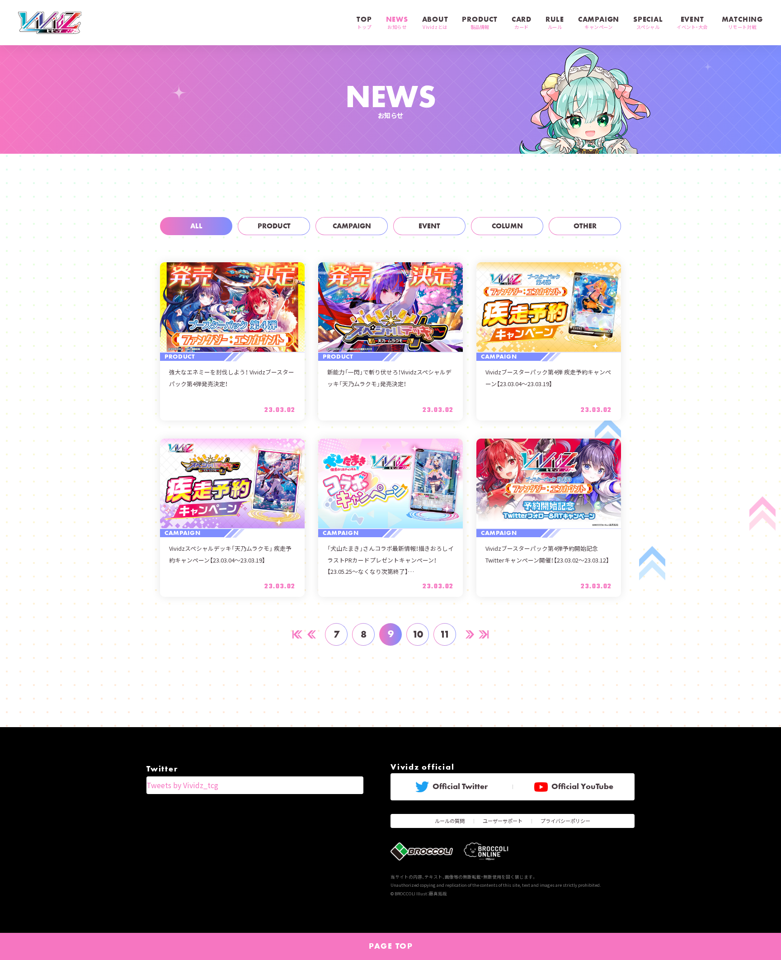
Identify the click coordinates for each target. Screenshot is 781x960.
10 (417, 634)
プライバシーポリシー (565, 820)
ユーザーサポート (502, 820)
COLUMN (507, 226)
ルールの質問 (450, 820)
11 (445, 634)
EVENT (429, 226)
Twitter (162, 769)
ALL (196, 226)
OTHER (585, 226)
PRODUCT (274, 226)
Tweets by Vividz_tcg (182, 785)
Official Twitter (460, 786)
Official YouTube (582, 786)
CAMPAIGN (352, 226)
